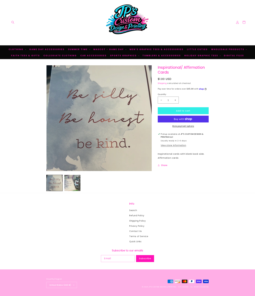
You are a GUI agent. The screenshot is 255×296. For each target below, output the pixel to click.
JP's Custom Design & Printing (163, 287)
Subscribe (145, 258)
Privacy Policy (136, 226)
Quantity (162, 94)
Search (133, 210)
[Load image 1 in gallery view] (54, 183)
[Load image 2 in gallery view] (72, 183)
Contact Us (135, 231)
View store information (173, 145)
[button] (13, 22)
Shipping (162, 83)
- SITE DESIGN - (183, 287)
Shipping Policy (137, 220)
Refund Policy (136, 215)
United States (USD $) (60, 285)
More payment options (183, 126)
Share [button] (164, 165)
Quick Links (135, 241)
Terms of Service (138, 236)
